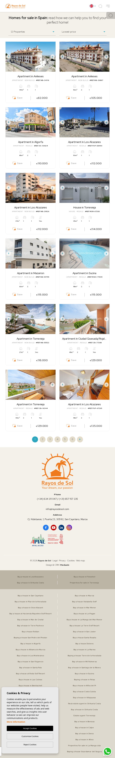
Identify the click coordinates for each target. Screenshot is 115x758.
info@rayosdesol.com (57, 509)
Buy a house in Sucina (84, 673)
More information (16, 721)
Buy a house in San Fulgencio (30, 661)
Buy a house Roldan (30, 631)
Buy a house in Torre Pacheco (30, 625)
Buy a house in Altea (84, 739)
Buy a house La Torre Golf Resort (84, 625)
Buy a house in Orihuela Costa (30, 583)
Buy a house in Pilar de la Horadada (30, 601)
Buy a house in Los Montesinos (30, 655)
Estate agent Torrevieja (84, 715)
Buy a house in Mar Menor (84, 607)
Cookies (71, 560)
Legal (55, 560)
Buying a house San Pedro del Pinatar (30, 637)
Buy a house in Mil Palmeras (84, 661)
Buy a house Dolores (84, 643)
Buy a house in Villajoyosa (84, 697)
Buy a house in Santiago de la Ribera (84, 667)
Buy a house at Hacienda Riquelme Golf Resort (30, 613)
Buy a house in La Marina (85, 649)
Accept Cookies (30, 728)
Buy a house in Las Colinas (30, 679)
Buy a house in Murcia (84, 595)
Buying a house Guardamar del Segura (84, 751)
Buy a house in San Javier (84, 631)
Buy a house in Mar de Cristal (30, 619)
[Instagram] (69, 527)
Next (53, 57)
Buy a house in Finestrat (84, 577)
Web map (80, 560)
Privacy (62, 560)
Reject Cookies (30, 744)
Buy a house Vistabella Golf (84, 601)
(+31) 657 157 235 (68, 498)
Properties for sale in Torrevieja (84, 583)
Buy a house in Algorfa (30, 643)
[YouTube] (53, 527)
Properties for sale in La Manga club (84, 745)
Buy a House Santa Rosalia (84, 637)
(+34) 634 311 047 (47, 498)
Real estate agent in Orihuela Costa (84, 703)
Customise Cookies (30, 736)
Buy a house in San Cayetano (30, 595)
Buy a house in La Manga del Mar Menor (84, 619)
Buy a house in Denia (84, 733)
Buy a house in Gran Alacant (30, 607)
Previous (9, 57)
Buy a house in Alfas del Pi (84, 685)
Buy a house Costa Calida (84, 691)
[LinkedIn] (61, 527)
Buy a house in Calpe (84, 727)
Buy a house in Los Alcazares (30, 577)
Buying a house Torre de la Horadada (84, 655)
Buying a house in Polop (84, 679)
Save (20, 97)
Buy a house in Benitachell (30, 685)
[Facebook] (46, 527)
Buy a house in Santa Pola (30, 667)
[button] (108, 6)
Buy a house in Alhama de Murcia (30, 649)
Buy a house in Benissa (84, 721)
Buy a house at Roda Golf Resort (30, 673)
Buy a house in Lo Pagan (84, 613)
